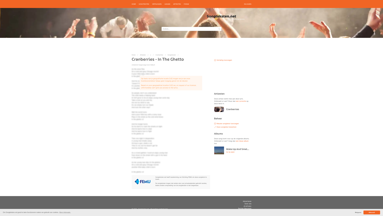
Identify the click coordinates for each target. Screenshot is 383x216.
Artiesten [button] (177, 4)
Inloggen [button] (247, 4)
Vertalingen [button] (157, 4)
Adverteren (247, 201)
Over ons (248, 204)
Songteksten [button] (144, 4)
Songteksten (172, 55)
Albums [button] (167, 4)
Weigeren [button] (358, 212)
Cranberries (159, 55)
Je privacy (247, 206)
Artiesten (143, 55)
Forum (186, 4)
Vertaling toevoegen (224, 60)
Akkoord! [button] (372, 212)
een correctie (241, 101)
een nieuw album (242, 141)
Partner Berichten (244, 208)
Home (134, 4)
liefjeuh (152, 65)
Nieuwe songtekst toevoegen (227, 124)
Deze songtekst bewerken (226, 127)
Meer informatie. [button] (65, 212)
